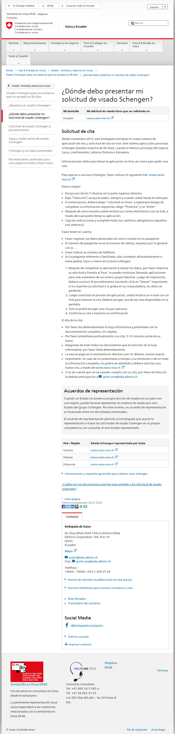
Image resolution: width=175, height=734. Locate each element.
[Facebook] (64, 506)
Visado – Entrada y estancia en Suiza (72, 70)
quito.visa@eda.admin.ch (120, 377)
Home (9, 70)
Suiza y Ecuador (18, 56)
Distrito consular (78, 636)
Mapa (68, 551)
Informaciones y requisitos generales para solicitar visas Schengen (106, 473)
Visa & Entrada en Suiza (143, 44)
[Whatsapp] (81, 506)
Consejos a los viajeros (65, 43)
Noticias (14, 43)
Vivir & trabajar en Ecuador (95, 44)
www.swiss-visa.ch (98, 118)
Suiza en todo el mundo (80, 5)
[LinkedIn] (72, 506)
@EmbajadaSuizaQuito (87, 625)
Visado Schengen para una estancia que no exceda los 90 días (42, 74)
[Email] (85, 506)
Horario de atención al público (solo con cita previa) (100, 579)
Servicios (122, 43)
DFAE (50, 5)
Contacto (70, 516)
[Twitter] (68, 506)
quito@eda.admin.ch (83, 557)
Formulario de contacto (84, 603)
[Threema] (77, 506)
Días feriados (77, 598)
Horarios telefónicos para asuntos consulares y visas (100, 588)
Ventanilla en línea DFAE (28, 684)
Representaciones (34, 43)
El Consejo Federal (23, 5)
